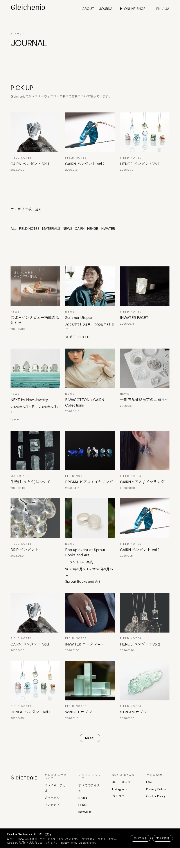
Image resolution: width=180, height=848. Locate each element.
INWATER (84, 812)
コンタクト (52, 805)
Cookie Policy (156, 796)
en (158, 8)
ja (167, 8)
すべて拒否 (140, 838)
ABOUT (88, 9)
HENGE (83, 805)
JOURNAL (106, 9)
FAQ (149, 782)
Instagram (119, 789)
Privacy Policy (156, 789)
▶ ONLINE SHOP (133, 9)
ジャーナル (52, 798)
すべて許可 (162, 838)
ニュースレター (123, 782)
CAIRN (82, 798)
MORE (90, 738)
